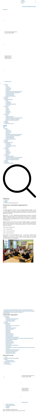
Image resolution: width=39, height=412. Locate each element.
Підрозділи (6, 122)
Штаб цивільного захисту (11, 352)
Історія (5, 357)
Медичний (8, 317)
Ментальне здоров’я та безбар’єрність (13, 92)
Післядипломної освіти (10, 321)
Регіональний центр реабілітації (12, 345)
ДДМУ (5, 126)
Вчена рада (8, 330)
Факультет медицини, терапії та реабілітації (14, 117)
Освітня (7, 108)
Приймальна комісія (10, 341)
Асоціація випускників (10, 93)
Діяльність (6, 106)
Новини (5, 201)
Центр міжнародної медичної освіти (13, 349)
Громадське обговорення (11, 95)
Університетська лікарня (9, 123)
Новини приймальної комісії (9, 361)
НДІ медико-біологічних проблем (12, 337)
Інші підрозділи (7, 323)
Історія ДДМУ (8, 87)
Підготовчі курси (9, 340)
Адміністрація (8, 89)
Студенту (6, 98)
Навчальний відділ (9, 335)
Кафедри (6, 121)
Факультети (6, 114)
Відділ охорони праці (10, 329)
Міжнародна (8, 112)
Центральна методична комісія (12, 350)
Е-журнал (23, 1)
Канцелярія (8, 332)
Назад (7, 85)
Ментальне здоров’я (10, 334)
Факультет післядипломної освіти (12, 120)
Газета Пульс (8, 331)
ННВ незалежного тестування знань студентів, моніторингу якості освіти (19, 338)
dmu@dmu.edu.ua (7, 81)
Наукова (7, 109)
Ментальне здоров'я (10, 360)
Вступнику (6, 97)
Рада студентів (8, 343)
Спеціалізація (8, 102)
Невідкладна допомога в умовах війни (11, 358)
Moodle (23, 0)
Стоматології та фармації (10, 319)
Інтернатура (8, 101)
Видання (7, 113)
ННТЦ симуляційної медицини (11, 339)
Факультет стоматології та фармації (12, 118)
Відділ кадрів (8, 326)
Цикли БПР (8, 105)
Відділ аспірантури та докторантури (12, 325)
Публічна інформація (10, 94)
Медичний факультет (10, 116)
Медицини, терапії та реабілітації (12, 318)
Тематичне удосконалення (11, 104)
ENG (22, 2)
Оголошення (6, 362)
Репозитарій (8, 346)
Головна (6, 84)
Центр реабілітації (7, 363)
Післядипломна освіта (8, 99)
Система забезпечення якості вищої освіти (14, 91)
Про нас (7, 86)
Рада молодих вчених (10, 342)
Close (4, 127)
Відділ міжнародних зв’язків (11, 327)
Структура (8, 90)
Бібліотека (8, 324)
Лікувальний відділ (9, 333)
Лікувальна (8, 110)
